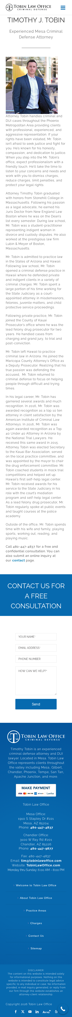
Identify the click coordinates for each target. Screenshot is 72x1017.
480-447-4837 (41, 827)
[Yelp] (56, 1011)
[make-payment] (36, 783)
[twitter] (23, 1011)
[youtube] (30, 1011)
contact (18, 560)
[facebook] (15, 1011)
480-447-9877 (41, 848)
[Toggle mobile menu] (63, 7)
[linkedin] (37, 1011)
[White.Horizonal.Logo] (36, 732)
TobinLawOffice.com (43, 865)
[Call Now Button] (63, 1009)
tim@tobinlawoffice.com (41, 861)
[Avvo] (47, 1011)
